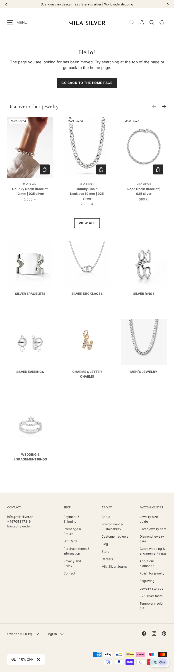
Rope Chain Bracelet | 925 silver (143, 191)
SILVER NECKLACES (87, 293)
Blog (105, 544)
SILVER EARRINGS (30, 372)
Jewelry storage (151, 588)
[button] (152, 22)
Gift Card (70, 541)
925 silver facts (151, 596)
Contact (69, 573)
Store (105, 551)
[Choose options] (101, 169)
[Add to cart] (45, 169)
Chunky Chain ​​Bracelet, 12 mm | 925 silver (30, 191)
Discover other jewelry (33, 107)
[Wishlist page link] (132, 22)
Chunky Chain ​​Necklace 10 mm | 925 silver (87, 193)
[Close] (39, 659)
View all (87, 223)
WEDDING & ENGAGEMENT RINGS (30, 457)
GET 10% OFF (22, 659)
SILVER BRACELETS (30, 293)
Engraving (147, 581)
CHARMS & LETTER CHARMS (87, 374)
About (106, 517)
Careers (107, 559)
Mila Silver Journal (115, 566)
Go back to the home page (87, 83)
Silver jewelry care (153, 529)
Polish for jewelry (152, 573)
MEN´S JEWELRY (143, 372)
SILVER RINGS (144, 293)
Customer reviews (115, 536)
